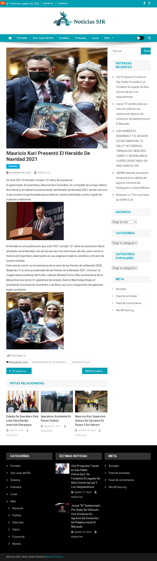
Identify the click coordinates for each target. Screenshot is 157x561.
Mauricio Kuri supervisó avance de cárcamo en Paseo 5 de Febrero (90, 420)
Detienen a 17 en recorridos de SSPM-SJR (132, 197)
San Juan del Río (43, 38)
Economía (18, 536)
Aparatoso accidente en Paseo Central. (56, 418)
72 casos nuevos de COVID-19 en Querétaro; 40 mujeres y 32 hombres (22, 371)
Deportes (18, 522)
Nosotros (48, 3)
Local (95, 38)
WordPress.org (125, 310)
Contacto (62, 3)
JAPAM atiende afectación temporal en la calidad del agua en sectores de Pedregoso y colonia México (133, 180)
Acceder (121, 289)
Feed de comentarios (128, 303)
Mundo (16, 543)
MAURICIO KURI (81, 362)
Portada (22, 38)
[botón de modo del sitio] (140, 38)
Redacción (46, 431)
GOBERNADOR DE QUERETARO (49, 362)
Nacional (17, 508)
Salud (15, 529)
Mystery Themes (54, 556)
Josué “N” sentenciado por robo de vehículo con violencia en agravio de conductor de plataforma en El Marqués (133, 113)
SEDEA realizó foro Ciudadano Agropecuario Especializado (96, 371)
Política (16, 515)
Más (107, 38)
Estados (64, 38)
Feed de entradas (126, 296)
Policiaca (80, 38)
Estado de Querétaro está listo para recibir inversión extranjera (22, 420)
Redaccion (43, 172)
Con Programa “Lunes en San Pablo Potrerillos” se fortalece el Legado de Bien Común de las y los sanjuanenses (132, 86)
